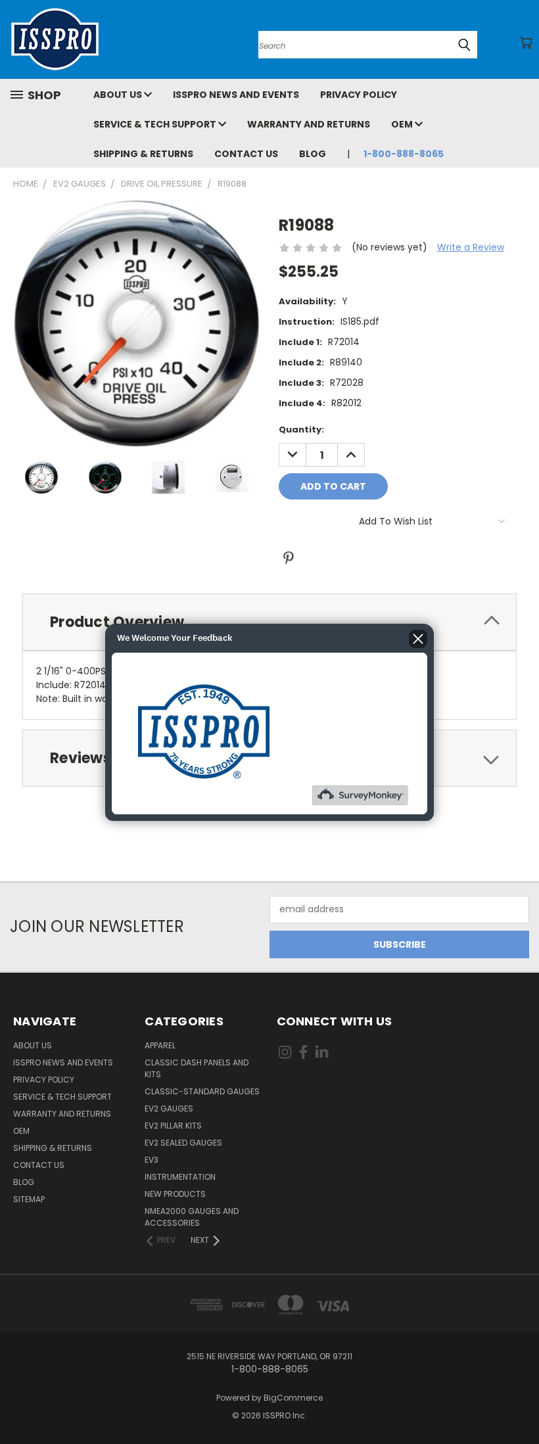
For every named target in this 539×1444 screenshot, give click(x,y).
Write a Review (470, 247)
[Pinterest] (288, 558)
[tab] (269, 622)
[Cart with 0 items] (525, 42)
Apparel (160, 1045)
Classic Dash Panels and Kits (196, 1068)
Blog (312, 153)
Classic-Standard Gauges (202, 1091)
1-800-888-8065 (403, 153)
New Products (175, 1193)
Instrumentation (180, 1176)
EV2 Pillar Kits (173, 1125)
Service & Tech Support (155, 124)
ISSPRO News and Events (236, 94)
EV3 (151, 1159)
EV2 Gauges (169, 1108)
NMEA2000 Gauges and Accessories (192, 1216)
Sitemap (29, 1199)
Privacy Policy (358, 94)
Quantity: (301, 429)
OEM (403, 124)
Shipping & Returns (143, 153)
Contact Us (246, 153)
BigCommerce (293, 1397)
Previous (519, 1403)
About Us (118, 94)
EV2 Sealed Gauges (183, 1142)
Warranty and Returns (308, 124)
